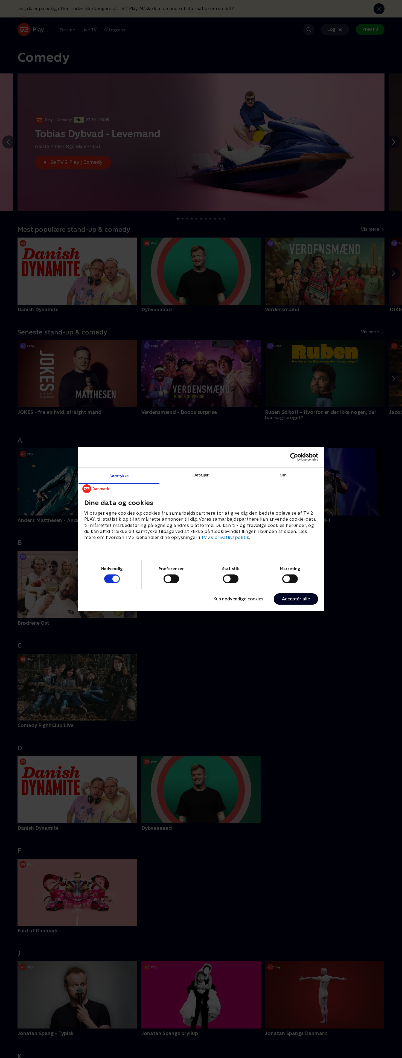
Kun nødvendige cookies (238, 598)
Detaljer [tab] (201, 474)
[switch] (171, 578)
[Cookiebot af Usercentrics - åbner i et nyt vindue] (294, 457)
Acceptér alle (296, 598)
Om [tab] (283, 474)
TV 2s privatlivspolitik (225, 537)
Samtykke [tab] (119, 475)
